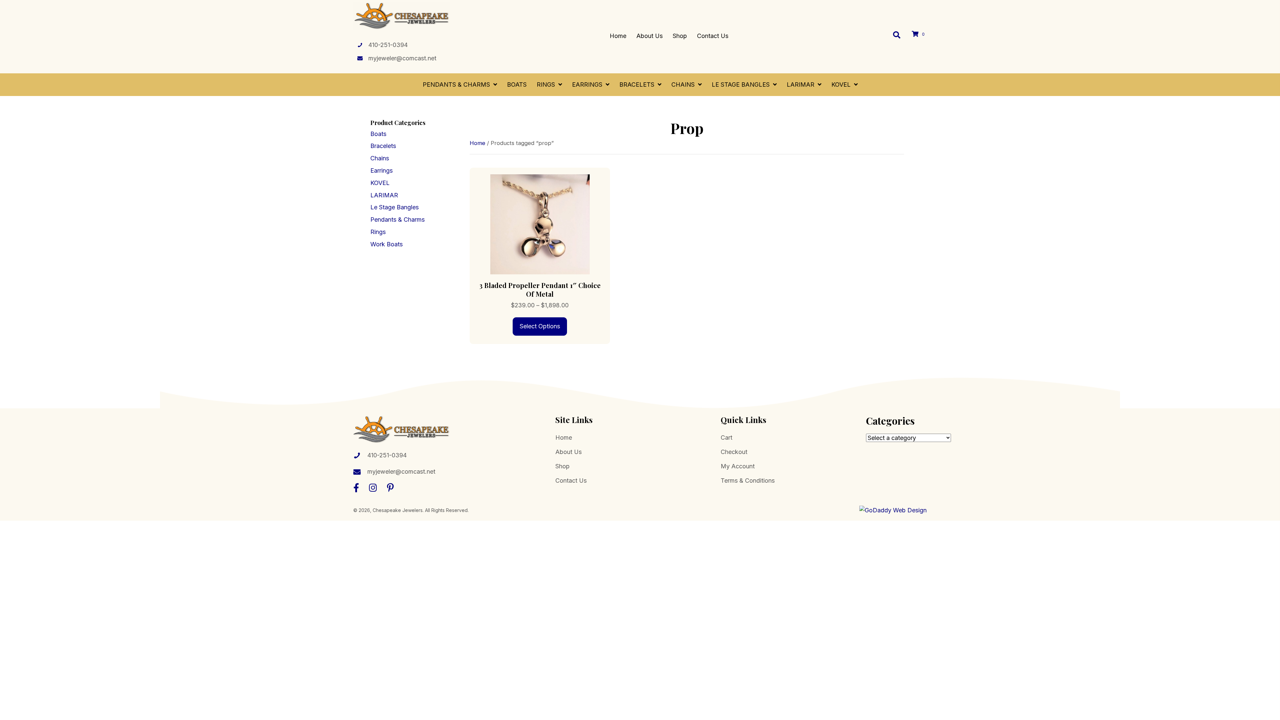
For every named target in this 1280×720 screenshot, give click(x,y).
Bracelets (383, 145)
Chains (379, 158)
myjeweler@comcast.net (402, 58)
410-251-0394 (388, 44)
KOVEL (380, 182)
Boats (378, 133)
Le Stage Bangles (394, 207)
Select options (540, 326)
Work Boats (386, 244)
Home (477, 143)
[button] (356, 487)
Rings (378, 231)
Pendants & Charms (397, 219)
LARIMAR (384, 195)
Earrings (381, 170)
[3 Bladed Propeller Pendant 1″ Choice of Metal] (539, 223)
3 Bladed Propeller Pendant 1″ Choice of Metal (540, 289)
